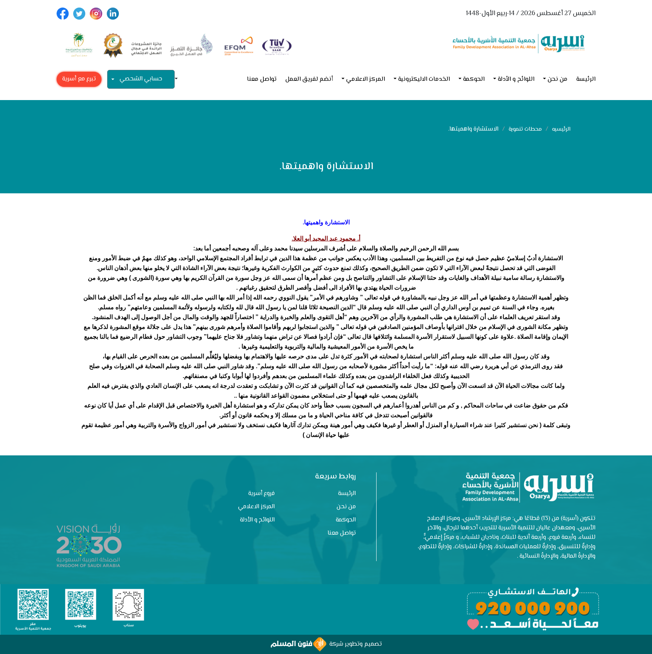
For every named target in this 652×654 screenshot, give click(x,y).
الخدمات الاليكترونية (424, 79)
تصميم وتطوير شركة (354, 644)
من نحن (557, 79)
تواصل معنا (262, 79)
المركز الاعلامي (365, 79)
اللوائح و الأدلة (516, 79)
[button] (179, 79)
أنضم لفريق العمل (309, 79)
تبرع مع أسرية (79, 79)
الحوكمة (473, 79)
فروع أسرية (261, 493)
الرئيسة (585, 79)
